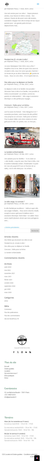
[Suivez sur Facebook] (13, 352)
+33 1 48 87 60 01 (10, 395)
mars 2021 (7, 276)
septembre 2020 (9, 286)
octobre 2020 (8, 283)
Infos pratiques (9, 375)
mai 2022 (7, 270)
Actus (6, 378)
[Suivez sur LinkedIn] (26, 352)
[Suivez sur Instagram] (22, 352)
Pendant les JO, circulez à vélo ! (16, 59)
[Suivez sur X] (18, 352)
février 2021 (8, 280)
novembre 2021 (9, 273)
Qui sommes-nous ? (10, 373)
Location (7, 371)
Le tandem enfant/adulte (13, 152)
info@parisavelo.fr (10, 397)
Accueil (6, 366)
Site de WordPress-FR (11, 319)
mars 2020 (7, 292)
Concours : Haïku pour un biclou (16, 105)
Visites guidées (9, 369)
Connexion (7, 309)
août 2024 (7, 267)
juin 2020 (7, 289)
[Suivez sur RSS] (30, 352)
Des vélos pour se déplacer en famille (18, 82)
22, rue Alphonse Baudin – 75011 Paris (16, 392)
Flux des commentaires (12, 316)
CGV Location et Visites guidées (12, 454)
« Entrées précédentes (11, 227)
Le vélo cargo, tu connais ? (14, 201)
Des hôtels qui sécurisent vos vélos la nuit (18, 240)
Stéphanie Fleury (12, 9)
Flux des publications (11, 312)
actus (31, 9)
